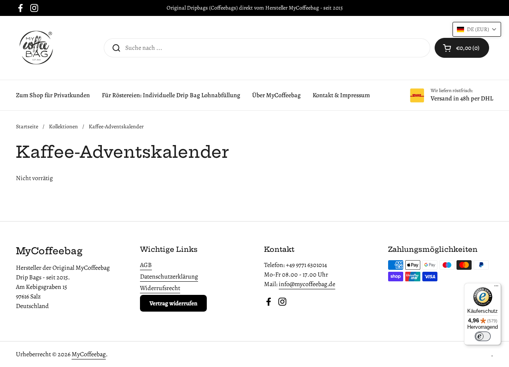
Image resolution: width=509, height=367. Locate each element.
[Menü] (496, 287)
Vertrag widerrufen (173, 303)
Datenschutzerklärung (169, 276)
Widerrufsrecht (160, 288)
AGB (146, 265)
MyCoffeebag (89, 354)
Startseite (27, 126)
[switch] (483, 336)
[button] (462, 48)
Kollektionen (63, 126)
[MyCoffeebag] (36, 48)
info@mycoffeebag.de (307, 284)
